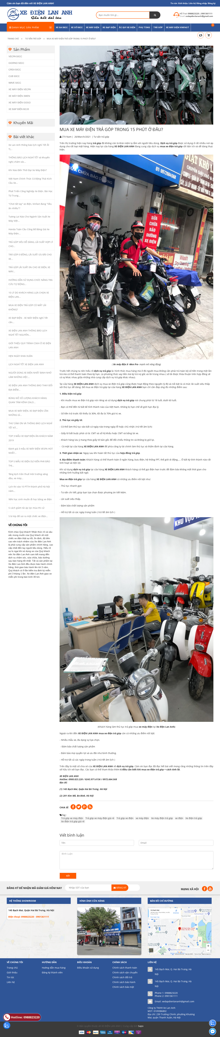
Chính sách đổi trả (122, 977)
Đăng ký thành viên (52, 972)
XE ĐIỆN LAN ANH (69, 776)
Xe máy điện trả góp (162, 818)
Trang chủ (12, 967)
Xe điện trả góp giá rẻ (72, 821)
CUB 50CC (14, 76)
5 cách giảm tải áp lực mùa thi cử (26, 507)
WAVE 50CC (15, 82)
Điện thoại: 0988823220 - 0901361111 (28, 916)
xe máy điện (142, 818)
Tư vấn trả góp (101, 136)
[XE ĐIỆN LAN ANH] (39, 13)
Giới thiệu (183, 3)
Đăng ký (211, 3)
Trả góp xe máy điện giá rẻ (100, 818)
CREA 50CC (15, 69)
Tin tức (10, 977)
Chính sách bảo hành (123, 982)
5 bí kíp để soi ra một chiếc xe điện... (28, 516)
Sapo (140, 1026)
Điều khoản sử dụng (88, 967)
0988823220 (171, 992)
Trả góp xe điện (125, 818)
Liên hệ (192, 3)
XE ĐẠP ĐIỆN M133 (19, 109)
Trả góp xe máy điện (72, 818)
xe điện (179, 818)
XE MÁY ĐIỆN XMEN (19, 96)
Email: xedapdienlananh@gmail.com (174, 1001)
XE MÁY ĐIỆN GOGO (20, 102)
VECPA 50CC (15, 56)
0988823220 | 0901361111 (200, 13)
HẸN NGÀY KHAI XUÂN (21, 355)
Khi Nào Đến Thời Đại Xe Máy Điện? (28, 170)
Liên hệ (11, 982)
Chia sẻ (64, 807)
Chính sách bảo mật (123, 986)
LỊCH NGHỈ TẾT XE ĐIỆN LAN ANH (26, 364)
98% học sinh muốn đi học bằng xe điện (30, 499)
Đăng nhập (201, 3)
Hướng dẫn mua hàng (54, 967)
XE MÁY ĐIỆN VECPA (20, 89)
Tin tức (174, 3)
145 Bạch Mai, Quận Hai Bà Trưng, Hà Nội (31, 910)
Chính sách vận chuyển (125, 972)
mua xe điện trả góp (171, 146)
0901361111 (171, 995)
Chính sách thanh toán (124, 967)
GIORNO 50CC (16, 63)
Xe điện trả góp (194, 818)
